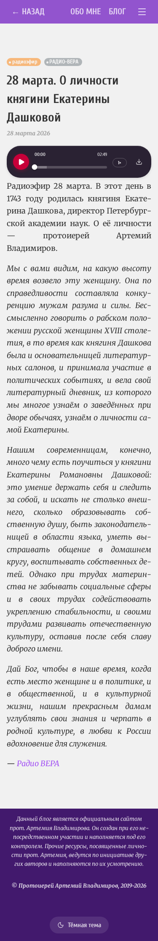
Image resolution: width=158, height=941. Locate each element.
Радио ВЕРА (38, 763)
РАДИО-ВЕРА (63, 61)
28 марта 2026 (28, 133)
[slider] (71, 167)
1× (119, 163)
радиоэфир (24, 61)
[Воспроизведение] (21, 162)
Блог (117, 11)
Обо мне (85, 11)
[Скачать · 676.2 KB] (139, 162)
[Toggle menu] (142, 12)
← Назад (28, 11)
